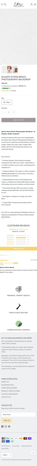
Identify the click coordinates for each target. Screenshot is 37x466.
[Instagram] (6, 426)
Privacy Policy (15, 446)
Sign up (7, 420)
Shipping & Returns (27, 446)
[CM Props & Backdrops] (18, 4)
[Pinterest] (9, 426)
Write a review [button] (18, 249)
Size (2, 98)
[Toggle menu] (2, 4)
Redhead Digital (27, 460)
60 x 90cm (6, 102)
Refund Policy (5, 448)
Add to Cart (18, 120)
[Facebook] (2, 426)
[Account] (31, 4)
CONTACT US (6, 397)
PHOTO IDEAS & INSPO (9, 388)
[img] (4, 260)
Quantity (4, 108)
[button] (5, 91)
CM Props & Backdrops (12, 460)
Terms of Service (5, 446)
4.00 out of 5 (23, 229)
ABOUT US (5, 382)
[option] (18, 37)
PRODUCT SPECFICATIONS (10, 391)
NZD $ (5, 455)
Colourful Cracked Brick (9, 215)
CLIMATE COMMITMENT (9, 394)
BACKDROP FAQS (7, 385)
